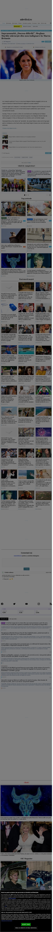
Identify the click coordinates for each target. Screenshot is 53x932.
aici (5, 906)
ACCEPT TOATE (26, 924)
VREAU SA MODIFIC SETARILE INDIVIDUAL (26, 928)
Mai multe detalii (12, 898)
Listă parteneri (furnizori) (6, 920)
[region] (26, 911)
